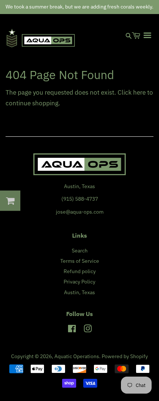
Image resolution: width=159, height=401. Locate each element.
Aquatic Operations (76, 356)
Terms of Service (79, 260)
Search (80, 250)
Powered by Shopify (125, 356)
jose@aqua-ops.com (80, 211)
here (139, 92)
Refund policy (80, 271)
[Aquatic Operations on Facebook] (72, 329)
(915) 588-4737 (79, 198)
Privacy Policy (79, 281)
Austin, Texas (79, 292)
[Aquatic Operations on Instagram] (88, 329)
